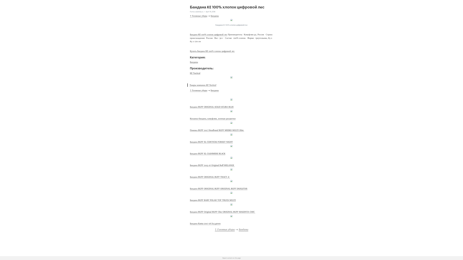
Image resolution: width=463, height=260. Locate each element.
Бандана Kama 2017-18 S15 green (205, 223)
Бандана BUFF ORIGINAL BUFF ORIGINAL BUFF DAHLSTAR (218, 188)
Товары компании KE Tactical (203, 85)
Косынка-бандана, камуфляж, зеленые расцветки (213, 118)
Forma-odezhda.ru (196, 12)
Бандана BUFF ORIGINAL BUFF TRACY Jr (210, 177)
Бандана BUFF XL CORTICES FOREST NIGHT (211, 142)
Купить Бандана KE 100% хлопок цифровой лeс (212, 51)
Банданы (215, 16)
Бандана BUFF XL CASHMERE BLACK (207, 153)
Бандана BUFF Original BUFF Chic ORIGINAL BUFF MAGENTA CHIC (222, 212)
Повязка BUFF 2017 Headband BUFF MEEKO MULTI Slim (217, 130)
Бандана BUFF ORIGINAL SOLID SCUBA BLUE (212, 107)
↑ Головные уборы (198, 16)
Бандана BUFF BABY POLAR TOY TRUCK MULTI (213, 200)
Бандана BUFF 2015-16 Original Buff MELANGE (212, 165)
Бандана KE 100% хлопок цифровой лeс (208, 34)
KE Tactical (195, 73)
